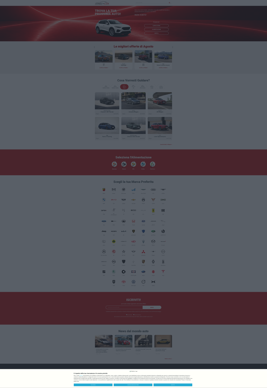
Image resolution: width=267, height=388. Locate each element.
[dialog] (133, 378)
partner (81, 375)
